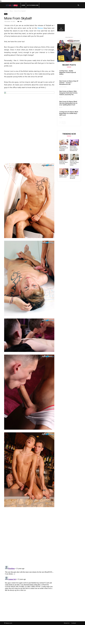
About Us (66, 623)
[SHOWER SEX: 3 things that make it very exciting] (63, 157)
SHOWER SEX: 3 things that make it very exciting (63, 162)
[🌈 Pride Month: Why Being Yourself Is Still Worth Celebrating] (63, 142)
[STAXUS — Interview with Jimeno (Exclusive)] (74, 171)
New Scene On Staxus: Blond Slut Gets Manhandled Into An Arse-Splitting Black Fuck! (68, 103)
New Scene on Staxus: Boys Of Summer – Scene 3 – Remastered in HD (68, 82)
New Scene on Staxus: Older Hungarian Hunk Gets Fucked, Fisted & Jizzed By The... (68, 92)
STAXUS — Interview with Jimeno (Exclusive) (74, 177)
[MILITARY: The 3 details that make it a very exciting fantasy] (74, 157)
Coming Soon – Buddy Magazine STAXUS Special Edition (67, 72)
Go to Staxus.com (32, 5)
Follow (61, 25)
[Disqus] (29, 537)
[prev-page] (60, 122)
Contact (73, 623)
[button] (78, 5)
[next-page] (64, 122)
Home (23, 5)
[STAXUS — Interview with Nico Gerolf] (63, 171)
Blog (11, 11)
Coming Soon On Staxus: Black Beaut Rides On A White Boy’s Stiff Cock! (68, 113)
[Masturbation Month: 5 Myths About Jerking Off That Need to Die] (74, 142)
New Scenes (63, 86)
